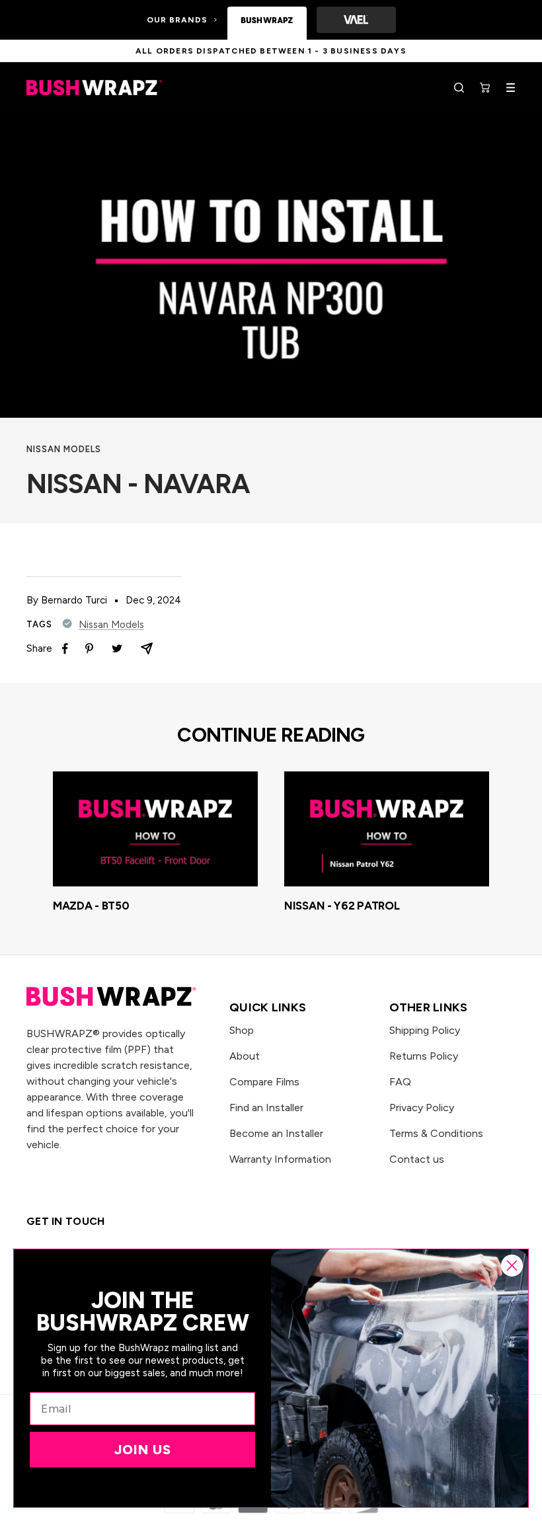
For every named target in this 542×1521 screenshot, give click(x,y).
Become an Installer (276, 1133)
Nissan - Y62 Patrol (341, 905)
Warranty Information (280, 1159)
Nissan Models (63, 449)
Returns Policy (423, 1056)
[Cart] (485, 88)
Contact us (416, 1159)
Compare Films (264, 1081)
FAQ (400, 1081)
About (244, 1056)
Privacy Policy (421, 1107)
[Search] (459, 88)
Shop (241, 1030)
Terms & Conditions (436, 1133)
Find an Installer (266, 1107)
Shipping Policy (424, 1030)
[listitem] (65, 648)
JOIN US (142, 1450)
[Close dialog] (511, 1265)
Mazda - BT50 (91, 905)
